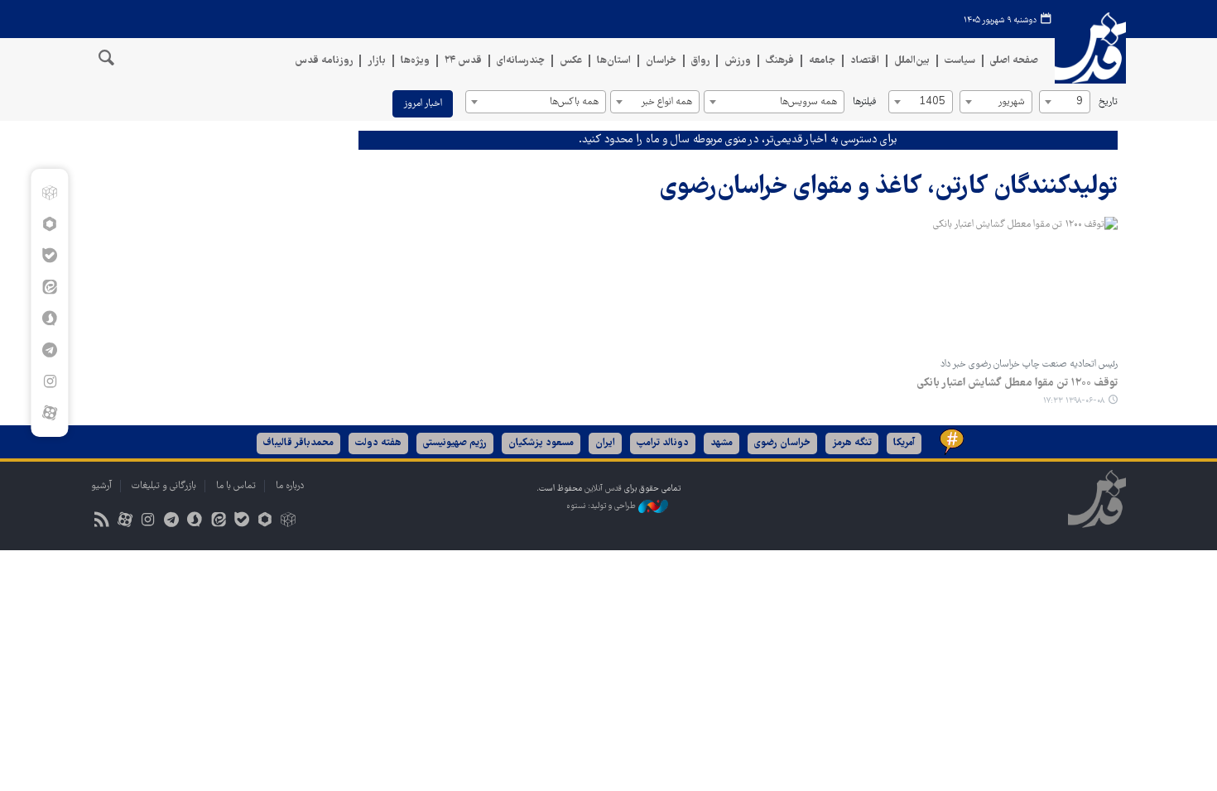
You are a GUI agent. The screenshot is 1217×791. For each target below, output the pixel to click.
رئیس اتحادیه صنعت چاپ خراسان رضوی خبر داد (1029, 364)
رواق (700, 61)
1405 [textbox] (932, 102)
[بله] (49, 255)
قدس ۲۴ (463, 61)
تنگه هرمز (852, 443)
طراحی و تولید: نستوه (602, 507)
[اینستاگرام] (49, 381)
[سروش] (49, 318)
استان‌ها (614, 61)
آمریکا (904, 443)
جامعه (822, 61)
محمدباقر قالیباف (298, 443)
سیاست (960, 61)
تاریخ (1108, 102)
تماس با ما (236, 486)
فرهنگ (780, 61)
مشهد (721, 443)
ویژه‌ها (415, 61)
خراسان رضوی (782, 443)
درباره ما (290, 486)
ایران (605, 443)
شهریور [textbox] (1011, 102)
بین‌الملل (912, 61)
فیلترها (864, 102)
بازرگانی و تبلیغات (164, 486)
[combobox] (1064, 101)
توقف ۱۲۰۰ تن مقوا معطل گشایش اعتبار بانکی (1017, 383)
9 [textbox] (1079, 102)
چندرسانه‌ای (521, 61)
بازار (377, 61)
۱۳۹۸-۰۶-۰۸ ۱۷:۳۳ (1073, 401)
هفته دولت (378, 443)
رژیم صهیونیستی (455, 443)
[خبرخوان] (101, 521)
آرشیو (101, 486)
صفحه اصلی (1014, 61)
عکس (571, 61)
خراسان (661, 61)
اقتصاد (864, 61)
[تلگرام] (49, 350)
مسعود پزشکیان (541, 443)
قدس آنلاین (1090, 48)
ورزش (737, 61)
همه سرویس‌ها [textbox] (808, 102)
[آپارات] (49, 412)
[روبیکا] (49, 192)
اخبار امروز (422, 104)
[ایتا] (49, 287)
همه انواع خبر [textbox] (666, 102)
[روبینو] (49, 224)
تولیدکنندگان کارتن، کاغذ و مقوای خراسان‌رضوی (889, 187)
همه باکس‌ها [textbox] (574, 102)
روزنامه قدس (324, 61)
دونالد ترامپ (663, 443)
